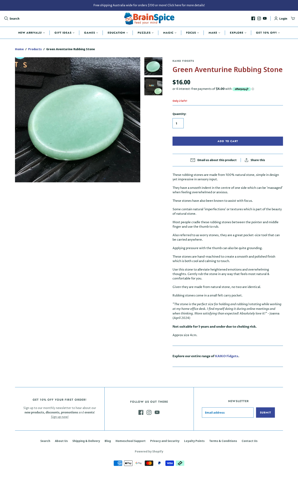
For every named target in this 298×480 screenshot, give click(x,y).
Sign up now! (60, 417)
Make (213, 33)
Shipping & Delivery (86, 441)
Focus (191, 33)
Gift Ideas (63, 33)
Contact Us (249, 441)
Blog (108, 441)
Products (35, 49)
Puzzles (144, 33)
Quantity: (179, 114)
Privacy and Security (164, 441)
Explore (236, 33)
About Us (61, 441)
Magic (168, 33)
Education (116, 33)
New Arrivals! (30, 33)
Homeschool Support (131, 441)
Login (283, 18)
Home (19, 49)
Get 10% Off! (266, 33)
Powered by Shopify (149, 451)
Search (14, 18)
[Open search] (6, 18)
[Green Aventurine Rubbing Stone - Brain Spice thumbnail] (153, 66)
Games (89, 33)
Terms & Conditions (223, 441)
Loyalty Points (194, 441)
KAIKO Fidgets (226, 356)
